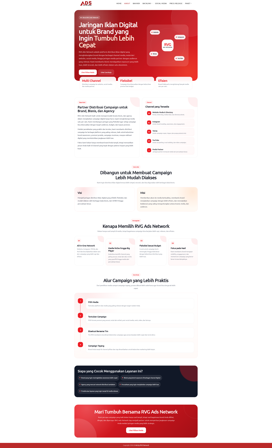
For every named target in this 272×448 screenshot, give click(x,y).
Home (118, 3)
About (127, 3)
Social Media (161, 3)
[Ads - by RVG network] (90, 3)
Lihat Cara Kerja (106, 72)
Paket (187, 3)
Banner (136, 3)
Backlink (147, 3)
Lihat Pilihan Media (87, 72)
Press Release (176, 3)
